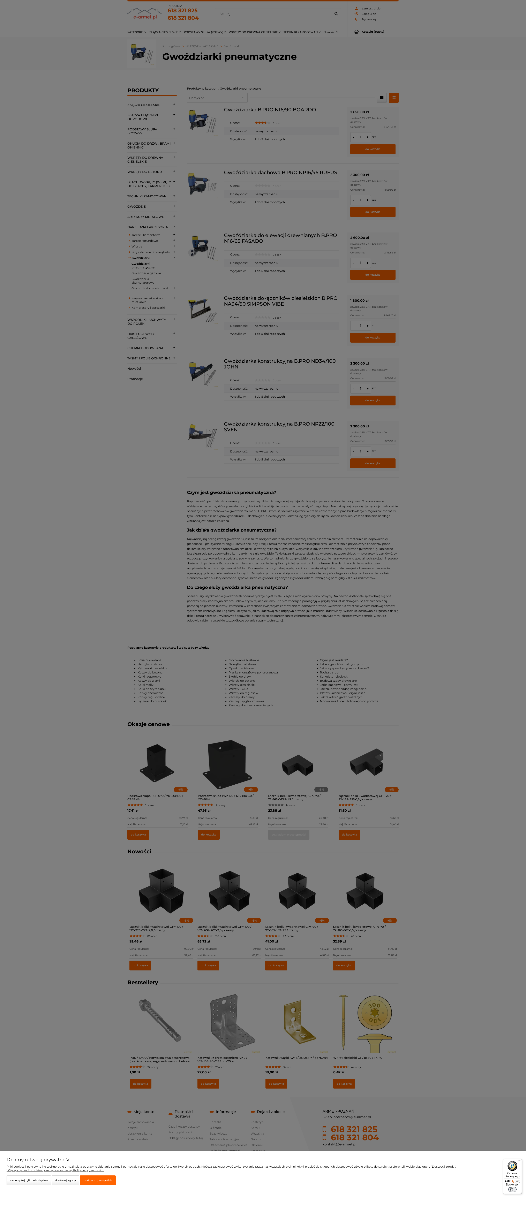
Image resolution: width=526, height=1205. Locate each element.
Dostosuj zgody (65, 1180)
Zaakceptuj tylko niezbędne (29, 1180)
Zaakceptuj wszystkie (97, 1180)
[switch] (512, 1189)
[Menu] (519, 1161)
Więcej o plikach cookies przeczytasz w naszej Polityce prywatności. (55, 1170)
